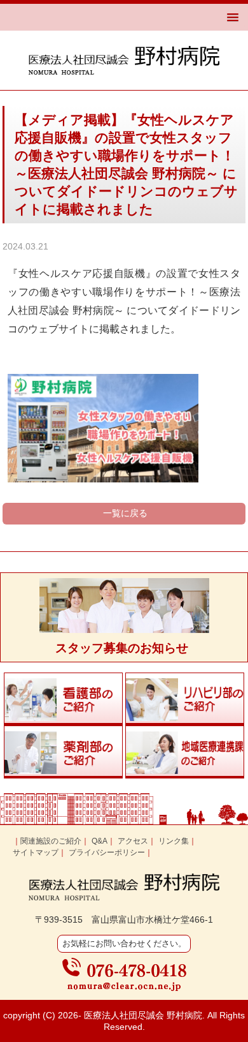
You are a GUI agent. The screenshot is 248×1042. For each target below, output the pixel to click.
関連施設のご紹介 (50, 841)
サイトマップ (36, 852)
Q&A (99, 841)
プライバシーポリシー (107, 852)
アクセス (133, 841)
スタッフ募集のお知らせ (121, 648)
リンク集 (173, 841)
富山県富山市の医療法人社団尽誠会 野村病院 (124, 60)
